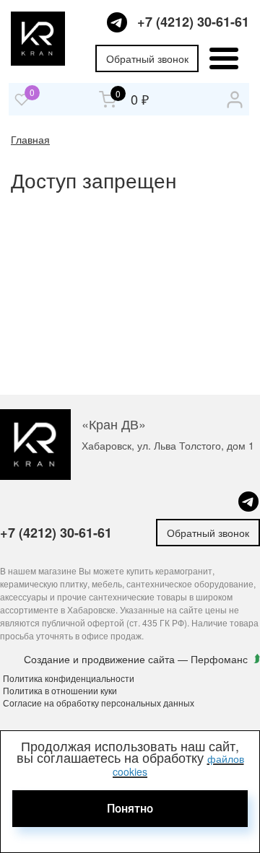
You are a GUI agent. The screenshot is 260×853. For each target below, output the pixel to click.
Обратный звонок (147, 58)
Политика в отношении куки (60, 690)
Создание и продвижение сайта (101, 659)
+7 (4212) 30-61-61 (193, 22)
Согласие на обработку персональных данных (98, 702)
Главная (30, 139)
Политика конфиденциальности (68, 678)
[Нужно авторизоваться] (21, 99)
